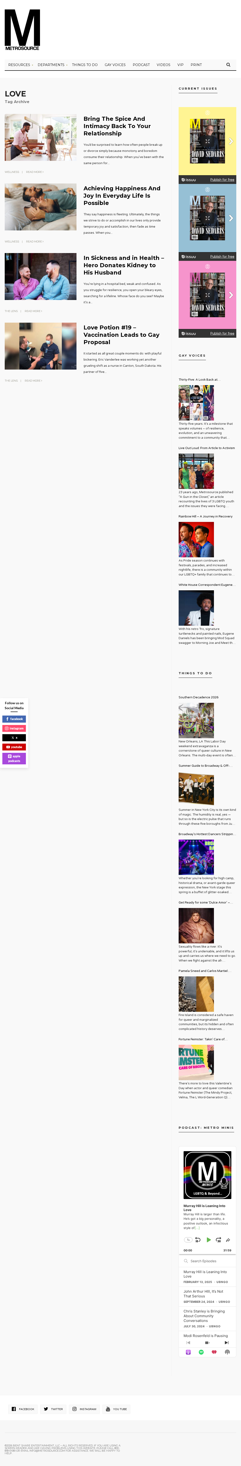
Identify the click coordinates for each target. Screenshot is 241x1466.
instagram (17, 728)
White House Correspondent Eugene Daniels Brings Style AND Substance (206, 585)
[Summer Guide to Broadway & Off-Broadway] (196, 789)
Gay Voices (115, 65)
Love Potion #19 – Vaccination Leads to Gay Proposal (121, 335)
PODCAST (141, 65)
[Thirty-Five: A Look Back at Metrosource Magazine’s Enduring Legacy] (196, 403)
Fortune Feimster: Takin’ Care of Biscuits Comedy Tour (202, 1039)
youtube (16, 747)
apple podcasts (14, 758)
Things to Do (85, 65)
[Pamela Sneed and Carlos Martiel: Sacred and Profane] (196, 994)
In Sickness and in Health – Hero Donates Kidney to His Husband (124, 265)
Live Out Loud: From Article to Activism (207, 448)
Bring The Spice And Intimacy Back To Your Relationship (117, 126)
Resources (19, 65)
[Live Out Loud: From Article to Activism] (196, 471)
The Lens (11, 311)
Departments (51, 65)
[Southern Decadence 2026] (196, 720)
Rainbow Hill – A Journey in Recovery (206, 516)
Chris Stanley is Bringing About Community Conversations (204, 1316)
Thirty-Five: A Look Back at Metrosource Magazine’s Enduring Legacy (204, 380)
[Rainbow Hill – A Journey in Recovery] (196, 539)
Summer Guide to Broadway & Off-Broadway (204, 766)
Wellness (12, 172)
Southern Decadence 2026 (198, 697)
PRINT (196, 65)
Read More (34, 172)
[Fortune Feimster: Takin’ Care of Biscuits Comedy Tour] (196, 1062)
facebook (16, 719)
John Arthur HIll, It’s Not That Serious (203, 1293)
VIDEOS (163, 65)
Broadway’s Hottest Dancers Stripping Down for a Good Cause (207, 834)
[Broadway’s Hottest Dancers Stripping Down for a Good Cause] (196, 857)
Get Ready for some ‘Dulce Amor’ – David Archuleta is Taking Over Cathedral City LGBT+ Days (204, 903)
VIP (180, 65)
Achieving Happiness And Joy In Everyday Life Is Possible (122, 195)
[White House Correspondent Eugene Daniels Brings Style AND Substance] (196, 608)
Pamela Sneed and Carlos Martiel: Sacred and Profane (203, 971)
